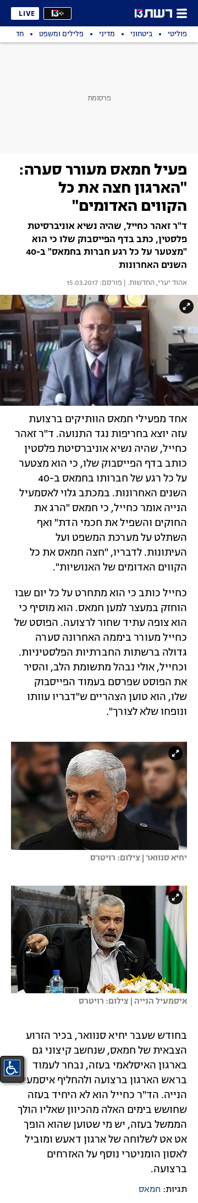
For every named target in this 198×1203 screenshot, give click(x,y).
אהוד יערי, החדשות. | (154, 283)
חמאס (150, 1189)
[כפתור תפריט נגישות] (12, 1068)
